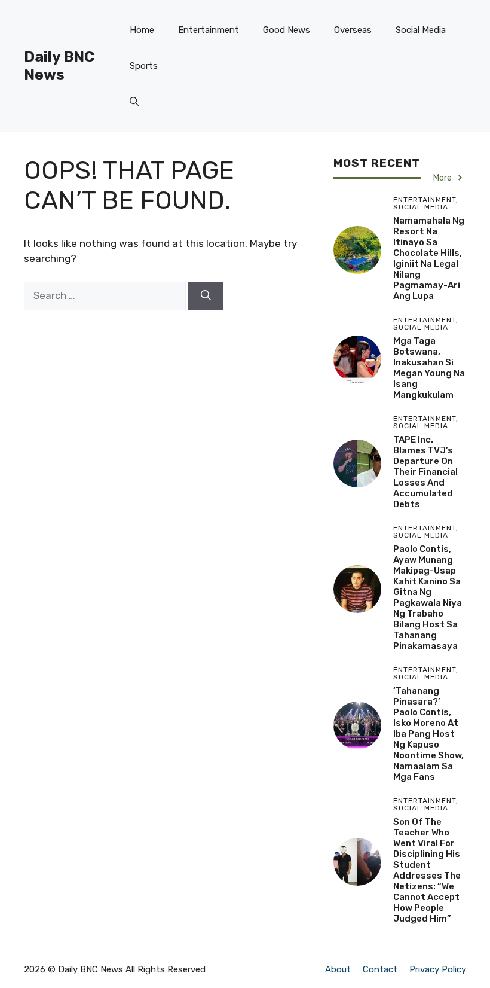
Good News (286, 30)
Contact (380, 969)
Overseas (353, 30)
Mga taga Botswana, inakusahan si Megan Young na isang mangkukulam (429, 368)
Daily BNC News (59, 65)
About (338, 969)
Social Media (421, 30)
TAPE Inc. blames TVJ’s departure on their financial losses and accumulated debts (425, 472)
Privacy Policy (437, 969)
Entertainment (208, 30)
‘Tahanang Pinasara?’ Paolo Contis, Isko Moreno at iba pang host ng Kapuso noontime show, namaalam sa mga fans (428, 733)
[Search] (205, 296)
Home (142, 30)
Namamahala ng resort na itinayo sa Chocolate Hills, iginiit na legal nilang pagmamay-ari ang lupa (428, 258)
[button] (134, 102)
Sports (144, 65)
